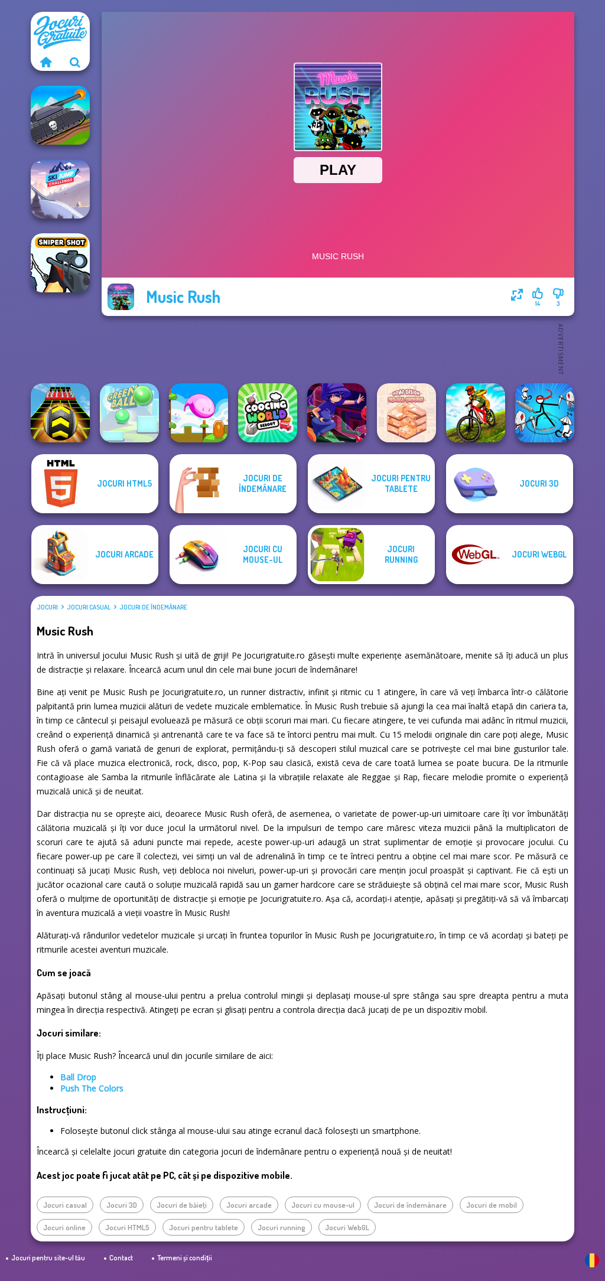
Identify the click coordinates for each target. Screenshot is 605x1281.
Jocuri (47, 607)
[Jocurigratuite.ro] (45, 62)
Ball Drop (78, 1077)
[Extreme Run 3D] (60, 412)
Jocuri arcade (249, 1205)
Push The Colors (91, 1088)
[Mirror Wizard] (336, 412)
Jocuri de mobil (491, 1205)
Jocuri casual (88, 607)
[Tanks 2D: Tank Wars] (60, 115)
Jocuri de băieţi (182, 1205)
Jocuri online (64, 1227)
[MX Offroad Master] (475, 412)
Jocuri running (281, 1227)
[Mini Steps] (198, 412)
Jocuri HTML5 (127, 1227)
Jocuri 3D (121, 1205)
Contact (121, 1257)
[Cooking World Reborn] (267, 412)
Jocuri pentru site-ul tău (48, 1257)
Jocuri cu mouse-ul (322, 1205)
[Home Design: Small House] (406, 412)
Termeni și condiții (184, 1257)
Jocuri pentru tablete (203, 1227)
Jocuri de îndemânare (153, 607)
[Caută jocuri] (75, 62)
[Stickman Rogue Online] (544, 412)
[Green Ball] (129, 412)
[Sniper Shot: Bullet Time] (60, 262)
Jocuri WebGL (347, 1227)
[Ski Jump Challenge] (60, 189)
